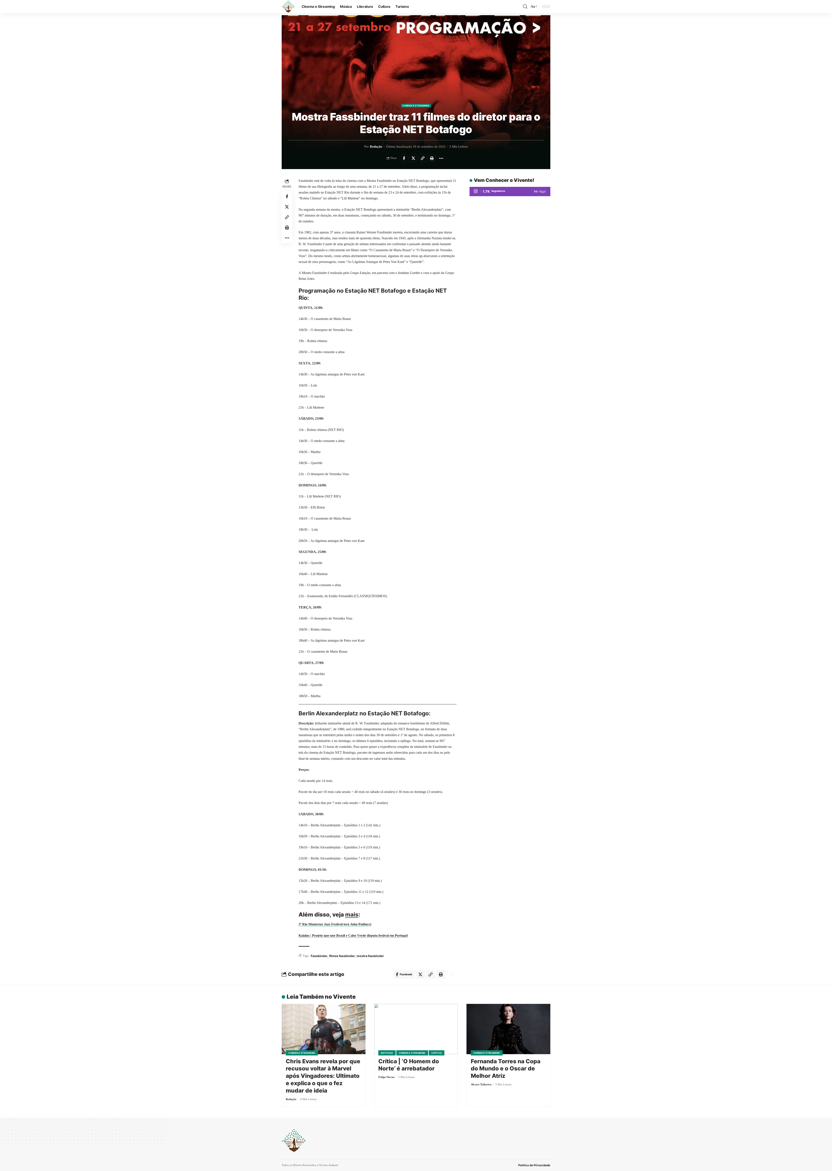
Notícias (387, 1053)
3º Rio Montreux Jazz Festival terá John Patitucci (335, 924)
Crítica (436, 1053)
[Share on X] (413, 158)
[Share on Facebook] (404, 158)
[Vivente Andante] (288, 6)
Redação (376, 146)
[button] (525, 6)
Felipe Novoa (386, 1077)
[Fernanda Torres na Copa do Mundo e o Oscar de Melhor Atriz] (508, 1029)
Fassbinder (319, 956)
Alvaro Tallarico (481, 1084)
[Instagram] (510, 191)
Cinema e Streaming (416, 105)
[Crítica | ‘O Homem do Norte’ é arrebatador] (416, 1029)
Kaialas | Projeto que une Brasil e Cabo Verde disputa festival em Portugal (353, 935)
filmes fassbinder (342, 956)
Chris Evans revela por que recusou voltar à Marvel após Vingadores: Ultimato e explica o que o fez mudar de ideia (323, 1076)
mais (351, 914)
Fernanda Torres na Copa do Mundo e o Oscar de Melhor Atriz (505, 1068)
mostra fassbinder (370, 956)
